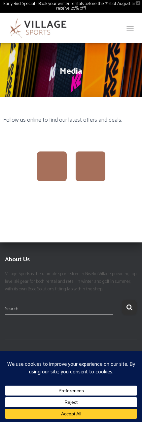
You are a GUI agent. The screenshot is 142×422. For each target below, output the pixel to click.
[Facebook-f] (52, 166)
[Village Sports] (41, 28)
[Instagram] (90, 166)
